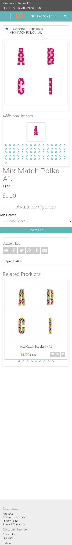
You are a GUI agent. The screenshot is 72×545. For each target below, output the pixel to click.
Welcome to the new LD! (17, 3)
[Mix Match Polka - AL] (36, 75)
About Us (8, 513)
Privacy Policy (11, 520)
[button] (45, 16)
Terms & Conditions (14, 524)
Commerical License (14, 517)
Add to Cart (36, 230)
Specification (13, 261)
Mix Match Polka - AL (26, 32)
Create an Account (29, 8)
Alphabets (36, 28)
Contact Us (9, 534)
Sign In (7, 8)
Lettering (19, 28)
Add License (8, 215)
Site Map (7, 538)
